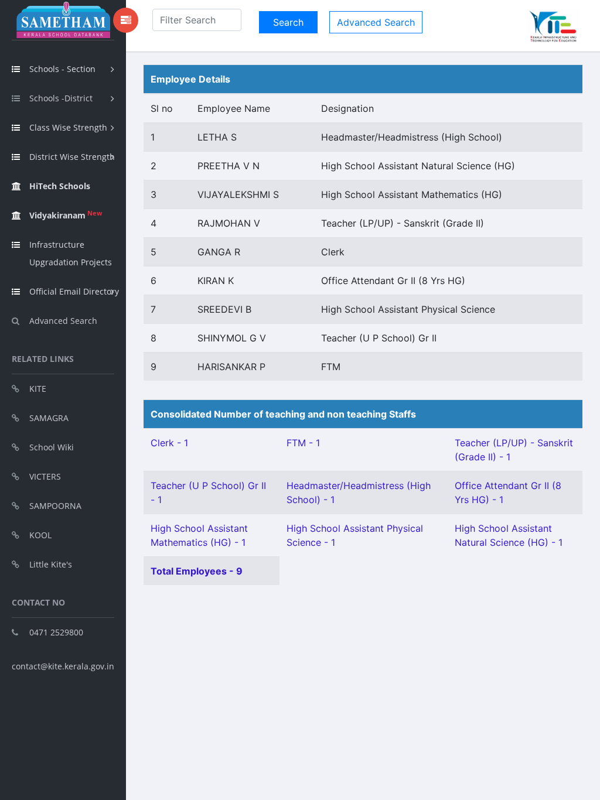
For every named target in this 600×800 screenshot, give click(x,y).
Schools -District (61, 98)
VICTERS (45, 476)
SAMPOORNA (55, 505)
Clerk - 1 (169, 443)
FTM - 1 (303, 443)
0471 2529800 (56, 632)
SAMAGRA (49, 417)
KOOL (40, 535)
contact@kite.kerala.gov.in (63, 666)
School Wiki (51, 447)
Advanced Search (63, 320)
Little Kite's (50, 564)
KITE (37, 388)
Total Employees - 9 (197, 571)
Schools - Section (62, 68)
